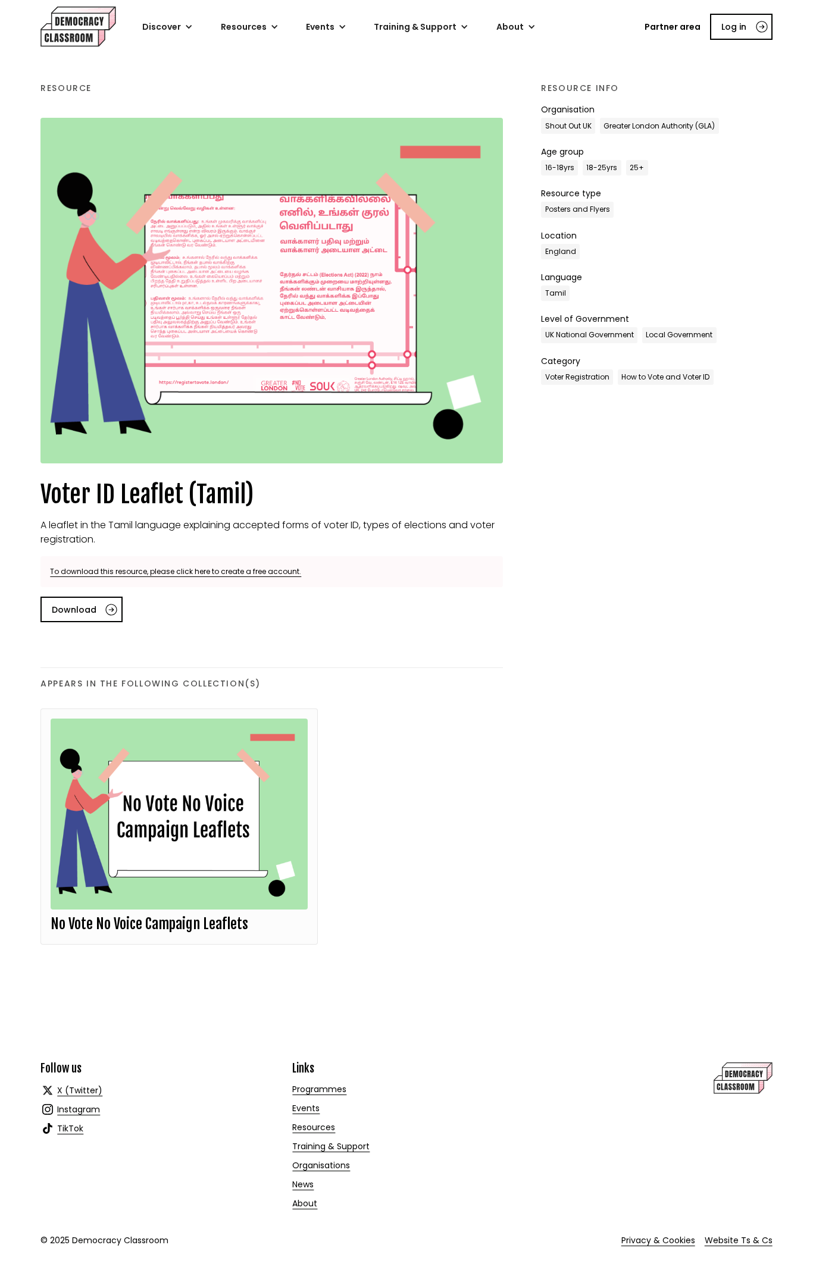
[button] (167, 26)
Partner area (673, 27)
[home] (78, 27)
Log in (733, 27)
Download (74, 610)
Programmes (319, 1089)
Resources (313, 1127)
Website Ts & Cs (739, 1240)
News (303, 1184)
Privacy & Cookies (658, 1240)
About (304, 1203)
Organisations (321, 1165)
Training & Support (331, 1146)
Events (306, 1108)
